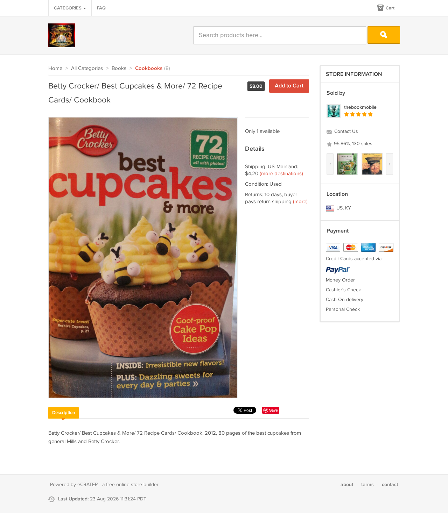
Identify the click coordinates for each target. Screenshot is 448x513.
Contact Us (345, 131)
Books (119, 68)
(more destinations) (281, 174)
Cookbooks (148, 68)
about (347, 484)
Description (63, 412)
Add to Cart (289, 86)
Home (55, 68)
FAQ (101, 8)
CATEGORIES (68, 8)
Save (273, 410)
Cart (389, 8)
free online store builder (132, 484)
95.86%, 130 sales (352, 144)
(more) (300, 202)
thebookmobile (360, 107)
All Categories (87, 68)
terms (367, 484)
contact (390, 484)
